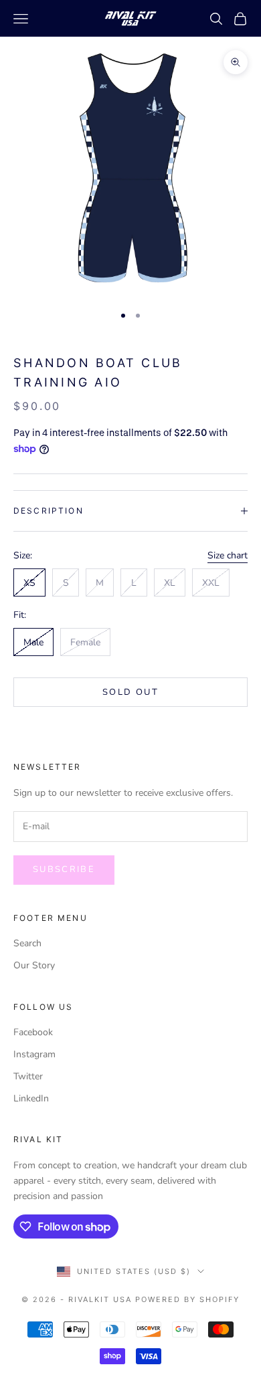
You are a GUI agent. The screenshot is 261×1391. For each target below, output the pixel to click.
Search (27, 943)
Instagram (34, 1054)
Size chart (227, 555)
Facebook (33, 1032)
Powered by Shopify (187, 1299)
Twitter (28, 1076)
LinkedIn (31, 1098)
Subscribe (64, 869)
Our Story (34, 965)
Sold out (130, 692)
